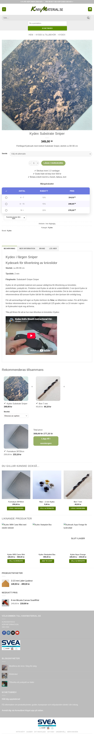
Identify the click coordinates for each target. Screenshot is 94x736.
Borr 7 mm (78, 502)
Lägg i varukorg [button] (16, 508)
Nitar (52, 300)
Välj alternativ (47, 508)
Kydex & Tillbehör (46, 35)
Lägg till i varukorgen (46, 441)
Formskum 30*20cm (16, 502)
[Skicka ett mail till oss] (13, 633)
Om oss (5, 627)
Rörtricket (13, 674)
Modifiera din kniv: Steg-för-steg (23, 666)
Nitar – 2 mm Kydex (47, 502)
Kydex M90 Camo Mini (16, 554)
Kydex (62, 35)
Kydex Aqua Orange (78, 554)
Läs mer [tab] (53, 248)
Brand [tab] (42, 248)
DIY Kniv (50, 732)
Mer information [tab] (27, 248)
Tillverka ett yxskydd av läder (21, 682)
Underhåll (61, 732)
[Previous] (2, 545)
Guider (29, 732)
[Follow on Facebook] (4, 633)
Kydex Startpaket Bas (47, 554)
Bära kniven (72, 732)
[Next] (92, 545)
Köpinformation (10, 624)
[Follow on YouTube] (17, 633)
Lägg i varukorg (53, 163)
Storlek (4, 153)
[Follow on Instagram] (8, 633)
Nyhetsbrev (47, 28)
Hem (31, 35)
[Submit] (88, 17)
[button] (4, 9)
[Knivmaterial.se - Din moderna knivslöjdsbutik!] (47, 9)
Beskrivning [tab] (9, 248)
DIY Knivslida (40, 732)
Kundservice (8, 622)
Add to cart (47, 561)
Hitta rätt (20, 732)
